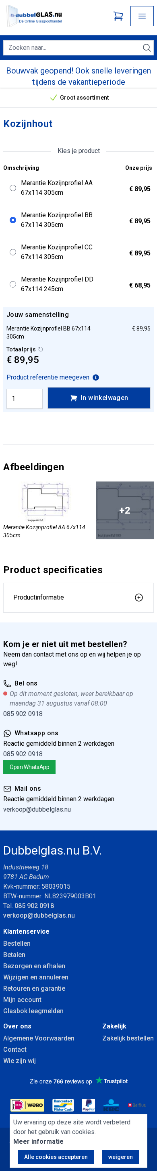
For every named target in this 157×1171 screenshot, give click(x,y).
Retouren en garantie (34, 988)
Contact (15, 1049)
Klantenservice (26, 931)
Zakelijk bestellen (128, 1038)
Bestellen (17, 943)
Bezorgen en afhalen (34, 966)
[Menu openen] (142, 16)
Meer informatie (38, 1141)
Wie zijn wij (19, 1061)
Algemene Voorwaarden (38, 1038)
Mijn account (22, 1000)
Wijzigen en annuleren (35, 977)
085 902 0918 (23, 714)
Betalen (14, 955)
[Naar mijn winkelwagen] (118, 16)
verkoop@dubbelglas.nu (37, 809)
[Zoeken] (147, 48)
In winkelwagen (104, 398)
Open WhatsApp (29, 767)
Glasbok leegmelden (33, 1011)
